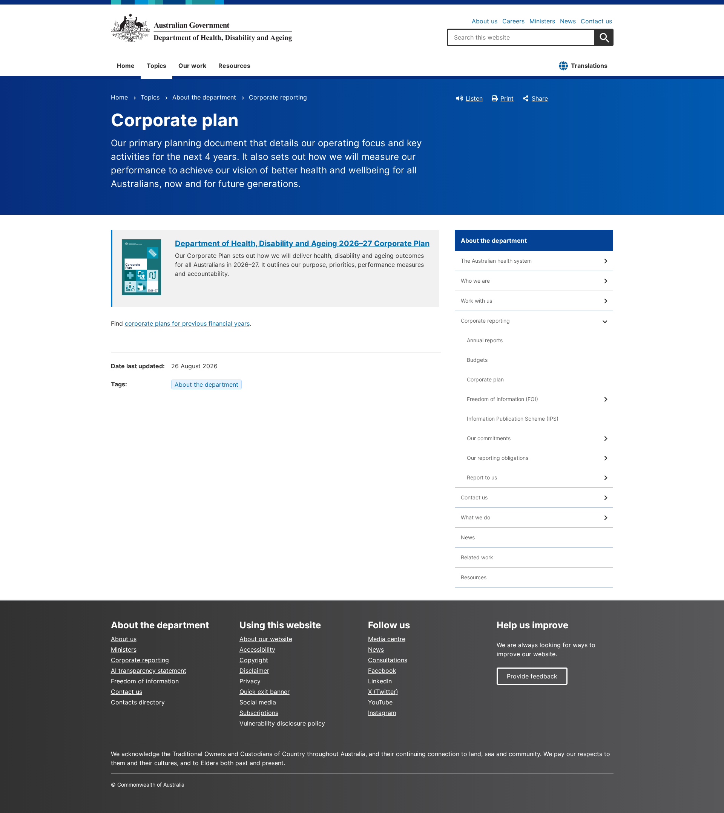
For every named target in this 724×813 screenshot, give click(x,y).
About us (484, 21)
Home (126, 65)
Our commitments (489, 438)
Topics (156, 65)
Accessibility (257, 649)
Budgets (477, 360)
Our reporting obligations (497, 458)
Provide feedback (532, 676)
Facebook (382, 670)
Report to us (482, 477)
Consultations (387, 660)
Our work (192, 65)
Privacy (250, 681)
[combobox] (521, 37)
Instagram (382, 713)
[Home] (201, 28)
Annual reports (485, 340)
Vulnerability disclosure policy (282, 723)
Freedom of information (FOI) (502, 399)
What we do (475, 517)
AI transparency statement (148, 670)
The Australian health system (496, 260)
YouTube (380, 702)
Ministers (542, 21)
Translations (589, 65)
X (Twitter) (383, 691)
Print (507, 98)
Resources (234, 65)
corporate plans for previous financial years (187, 323)
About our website (265, 639)
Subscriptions (258, 713)
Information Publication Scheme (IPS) (512, 418)
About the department (204, 97)
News (568, 21)
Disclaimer (254, 670)
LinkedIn (380, 681)
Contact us (596, 21)
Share (540, 98)
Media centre (386, 639)
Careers (513, 21)
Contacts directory (138, 702)
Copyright (253, 660)
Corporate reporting (278, 97)
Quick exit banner (264, 691)
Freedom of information (145, 681)
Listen (474, 98)
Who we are (475, 280)
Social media (257, 702)
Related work (477, 557)
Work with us (476, 300)
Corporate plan (485, 379)
